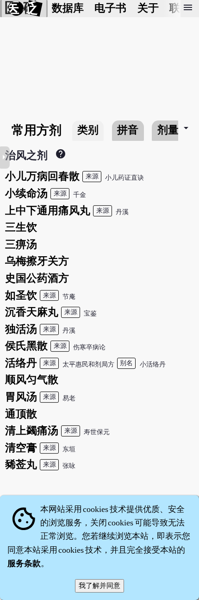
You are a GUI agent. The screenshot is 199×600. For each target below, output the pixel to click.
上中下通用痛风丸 (47, 210)
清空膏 (21, 448)
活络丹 (21, 363)
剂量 (168, 130)
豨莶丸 (21, 464)
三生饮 (21, 227)
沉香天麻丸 (31, 312)
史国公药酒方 (37, 278)
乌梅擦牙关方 (37, 261)
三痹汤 (21, 244)
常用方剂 (37, 130)
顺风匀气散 (31, 379)
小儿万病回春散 (42, 176)
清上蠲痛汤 (31, 430)
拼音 (127, 130)
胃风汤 (21, 397)
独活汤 (21, 329)
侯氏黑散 (26, 346)
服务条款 (24, 563)
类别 (88, 130)
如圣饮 (21, 295)
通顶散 (21, 414)
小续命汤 (26, 193)
